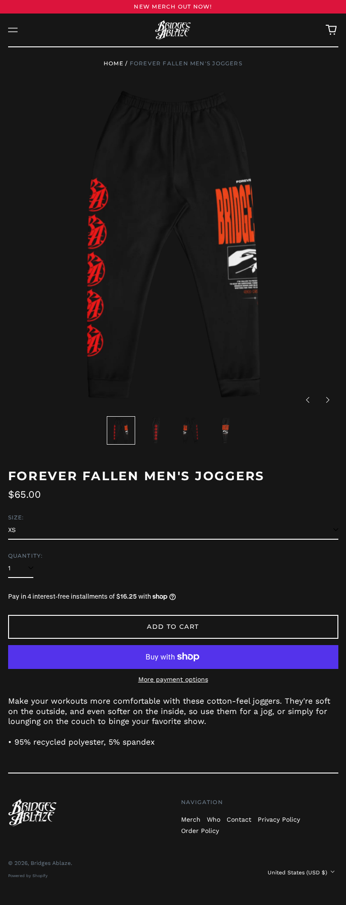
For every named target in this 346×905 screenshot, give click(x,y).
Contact (239, 819)
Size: (16, 517)
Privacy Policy (279, 819)
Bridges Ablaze (51, 863)
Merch (190, 819)
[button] (331, 30)
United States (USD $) (298, 872)
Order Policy (200, 830)
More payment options (173, 679)
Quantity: (25, 555)
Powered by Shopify (28, 875)
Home (113, 63)
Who (213, 819)
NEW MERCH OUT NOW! (173, 6)
